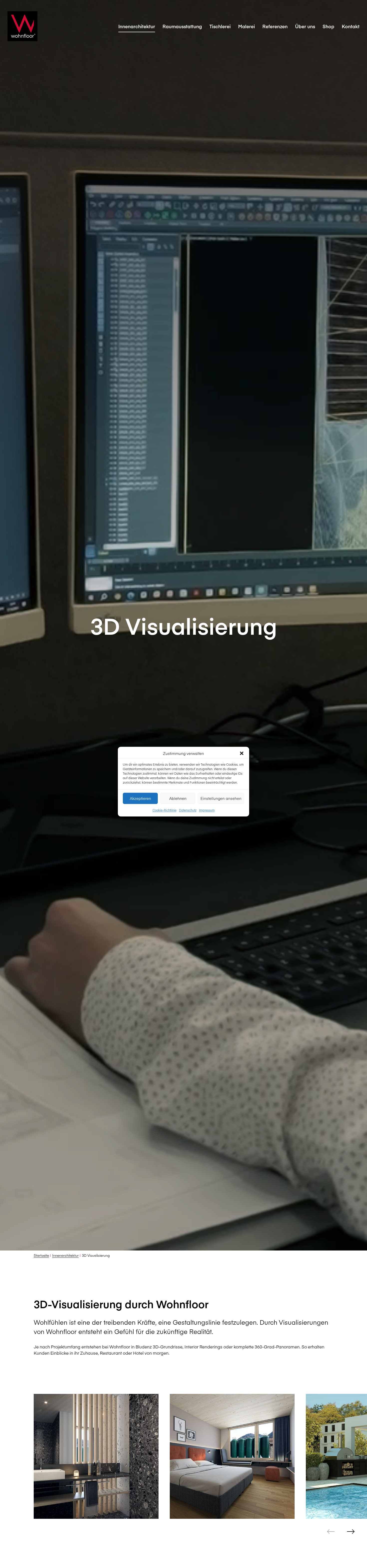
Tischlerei (220, 26)
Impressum (207, 810)
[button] (241, 753)
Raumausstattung (182, 26)
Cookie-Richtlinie (165, 810)
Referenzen (275, 26)
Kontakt (351, 26)
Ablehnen (177, 798)
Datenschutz (187, 810)
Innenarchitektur (136, 26)
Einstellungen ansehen (220, 798)
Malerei (246, 26)
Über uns (305, 26)
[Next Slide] (351, 1531)
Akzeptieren (140, 798)
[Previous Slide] (331, 1531)
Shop (328, 26)
